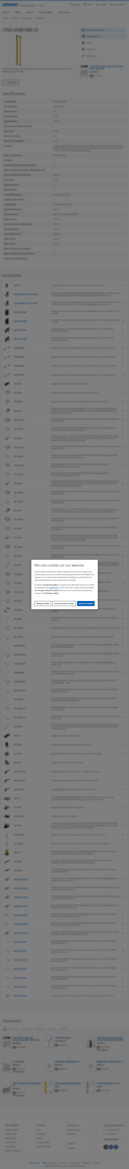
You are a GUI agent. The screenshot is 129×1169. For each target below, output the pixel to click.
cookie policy (54, 588)
